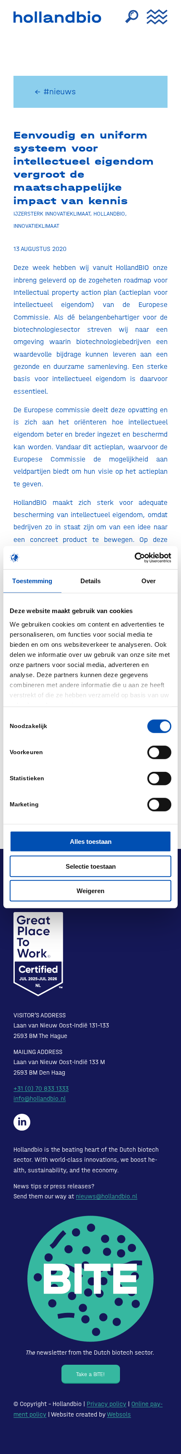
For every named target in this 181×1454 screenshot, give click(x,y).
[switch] (159, 752)
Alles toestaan (91, 841)
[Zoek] (127, 17)
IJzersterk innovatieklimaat (51, 213)
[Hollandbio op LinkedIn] (21, 1122)
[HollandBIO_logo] (59, 17)
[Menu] (153, 17)
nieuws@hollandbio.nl (106, 1196)
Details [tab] (90, 580)
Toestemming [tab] (32, 580)
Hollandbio (109, 213)
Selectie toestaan (91, 866)
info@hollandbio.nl (39, 1098)
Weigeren (90, 890)
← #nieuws (55, 91)
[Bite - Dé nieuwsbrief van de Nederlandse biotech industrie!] (90, 1279)
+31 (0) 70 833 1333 (41, 1088)
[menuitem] (127, 17)
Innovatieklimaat (36, 225)
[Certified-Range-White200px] (38, 954)
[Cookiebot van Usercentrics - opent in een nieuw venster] (134, 557)
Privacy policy (106, 1404)
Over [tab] (148, 580)
